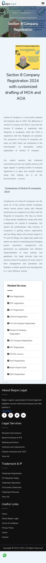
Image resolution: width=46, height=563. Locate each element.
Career (4, 532)
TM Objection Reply (10, 478)
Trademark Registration (12, 473)
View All (5, 456)
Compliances (26, 13)
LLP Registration (17, 310)
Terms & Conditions (10, 523)
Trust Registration (17, 360)
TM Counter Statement (11, 487)
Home (14, 13)
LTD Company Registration (21, 340)
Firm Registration (17, 296)
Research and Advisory (11, 433)
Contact (5, 537)
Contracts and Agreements (13, 447)
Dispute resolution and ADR (14, 451)
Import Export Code (18, 367)
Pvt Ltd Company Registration (22, 323)
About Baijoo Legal (10, 518)
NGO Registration (17, 374)
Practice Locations (5, 382)
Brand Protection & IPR (12, 437)
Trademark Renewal (10, 492)
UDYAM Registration (18, 316)
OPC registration (17, 303)
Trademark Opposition (11, 482)
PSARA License (16, 354)
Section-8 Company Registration (18, 332)
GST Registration (17, 347)
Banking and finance (10, 442)
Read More (6, 411)
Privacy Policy (8, 528)
